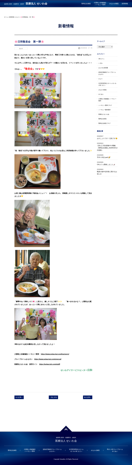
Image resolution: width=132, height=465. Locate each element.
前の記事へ (87, 397)
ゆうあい (101, 94)
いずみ (100, 63)
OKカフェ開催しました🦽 (106, 164)
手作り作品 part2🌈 (103, 157)
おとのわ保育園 (103, 68)
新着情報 (11, 17)
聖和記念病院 (86, 3)
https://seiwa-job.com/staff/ (49, 364)
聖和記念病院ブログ (104, 123)
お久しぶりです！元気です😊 (107, 138)
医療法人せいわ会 (103, 114)
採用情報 (125, 3)
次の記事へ (19, 397)
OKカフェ (101, 59)
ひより (17, 17)
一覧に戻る (53, 397)
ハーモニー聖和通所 (104, 110)
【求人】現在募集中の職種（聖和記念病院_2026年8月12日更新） (107, 148)
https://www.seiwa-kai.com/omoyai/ (47, 359)
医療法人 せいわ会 (36, 3)
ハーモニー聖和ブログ (105, 105)
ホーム (6, 17)
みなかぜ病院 (114, 3)
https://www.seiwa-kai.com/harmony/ (55, 354)
